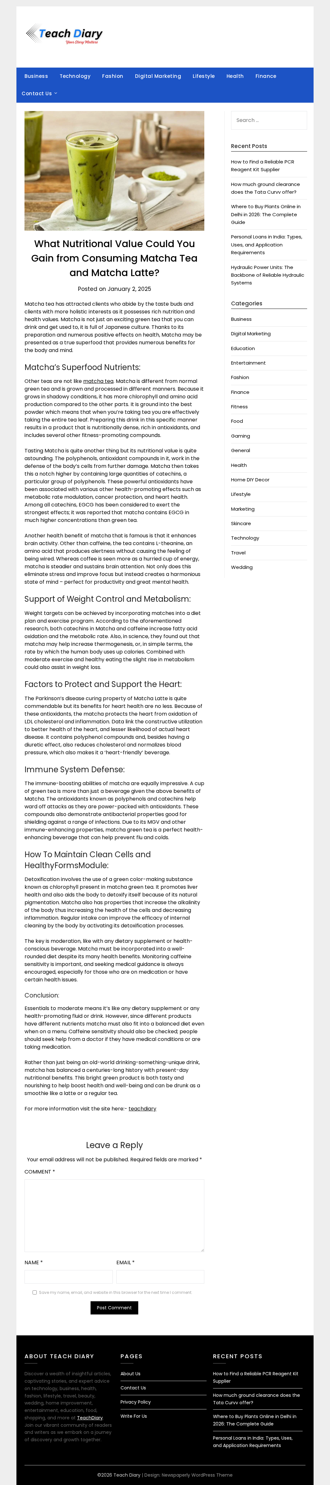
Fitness (239, 406)
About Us (131, 1373)
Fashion (112, 76)
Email (125, 1262)
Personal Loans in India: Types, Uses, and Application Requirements (266, 244)
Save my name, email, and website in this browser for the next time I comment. (115, 1292)
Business (36, 76)
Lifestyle (204, 76)
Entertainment (248, 362)
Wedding (242, 567)
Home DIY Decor (250, 479)
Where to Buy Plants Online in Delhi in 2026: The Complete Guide (266, 214)
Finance (266, 76)
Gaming (240, 435)
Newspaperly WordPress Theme (197, 1475)
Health (235, 76)
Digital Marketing (158, 76)
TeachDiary (90, 1418)
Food (237, 421)
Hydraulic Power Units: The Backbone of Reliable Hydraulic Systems (267, 275)
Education (243, 348)
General (240, 450)
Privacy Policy (136, 1402)
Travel (238, 552)
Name (33, 1262)
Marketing (243, 509)
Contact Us (37, 93)
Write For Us (134, 1416)
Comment (39, 1171)
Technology (75, 76)
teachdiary (142, 1108)
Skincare (241, 523)
